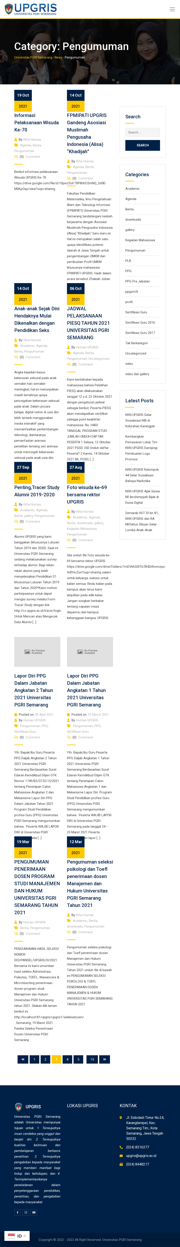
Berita (37, 145)
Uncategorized (98, 359)
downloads (85, 523)
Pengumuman (24, 151)
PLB (128, 261)
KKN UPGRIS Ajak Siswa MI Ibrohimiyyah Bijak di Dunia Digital (142, 497)
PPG (45, 726)
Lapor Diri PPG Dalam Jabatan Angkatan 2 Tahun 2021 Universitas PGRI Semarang (33, 690)
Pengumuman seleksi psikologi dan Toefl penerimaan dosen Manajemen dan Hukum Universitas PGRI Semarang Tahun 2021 (90, 883)
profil (129, 302)
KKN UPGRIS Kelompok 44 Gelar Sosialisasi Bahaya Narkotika (142, 475)
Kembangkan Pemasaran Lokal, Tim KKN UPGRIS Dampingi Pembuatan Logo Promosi (141, 448)
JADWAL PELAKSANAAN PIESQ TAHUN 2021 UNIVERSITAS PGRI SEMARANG (88, 323)
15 (92, 1059)
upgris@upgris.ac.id (141, 1156)
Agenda (25, 145)
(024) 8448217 (137, 1164)
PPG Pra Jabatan (137, 281)
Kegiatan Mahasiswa (82, 529)
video (129, 364)
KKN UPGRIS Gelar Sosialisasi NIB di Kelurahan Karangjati (140, 420)
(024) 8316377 (137, 1147)
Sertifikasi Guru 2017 (140, 333)
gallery (28, 516)
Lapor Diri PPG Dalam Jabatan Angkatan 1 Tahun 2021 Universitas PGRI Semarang (86, 690)
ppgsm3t (131, 292)
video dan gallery (137, 374)
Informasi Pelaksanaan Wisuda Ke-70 (36, 123)
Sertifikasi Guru (25, 732)
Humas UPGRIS (87, 347)
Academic (27, 346)
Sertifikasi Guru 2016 (140, 323)
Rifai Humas (32, 140)
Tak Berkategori (136, 343)
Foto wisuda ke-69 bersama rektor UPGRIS (87, 495)
